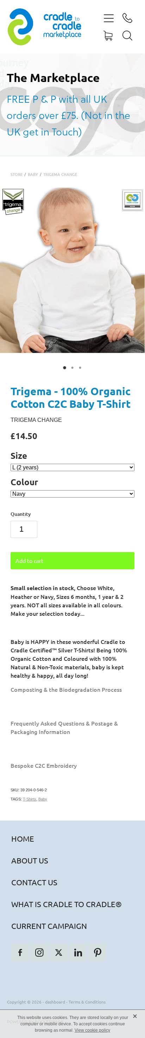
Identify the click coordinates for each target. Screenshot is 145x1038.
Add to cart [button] (29, 560)
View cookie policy (92, 1030)
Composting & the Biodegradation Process (66, 689)
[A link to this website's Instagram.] (39, 952)
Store (17, 174)
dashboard (55, 1002)
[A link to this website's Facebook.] (20, 952)
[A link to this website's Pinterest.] (97, 952)
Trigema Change (60, 174)
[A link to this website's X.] (59, 952)
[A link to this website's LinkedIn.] (78, 952)
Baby (33, 174)
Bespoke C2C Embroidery (44, 765)
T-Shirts (29, 799)
